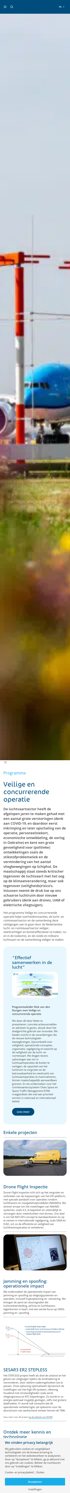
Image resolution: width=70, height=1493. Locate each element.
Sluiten (40, 1472)
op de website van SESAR (40, 1417)
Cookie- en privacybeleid (19, 1472)
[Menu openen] (5, 762)
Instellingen (35, 1489)
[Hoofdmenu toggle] (5, 7)
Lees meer (23, 1111)
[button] (11, 7)
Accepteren (35, 1481)
